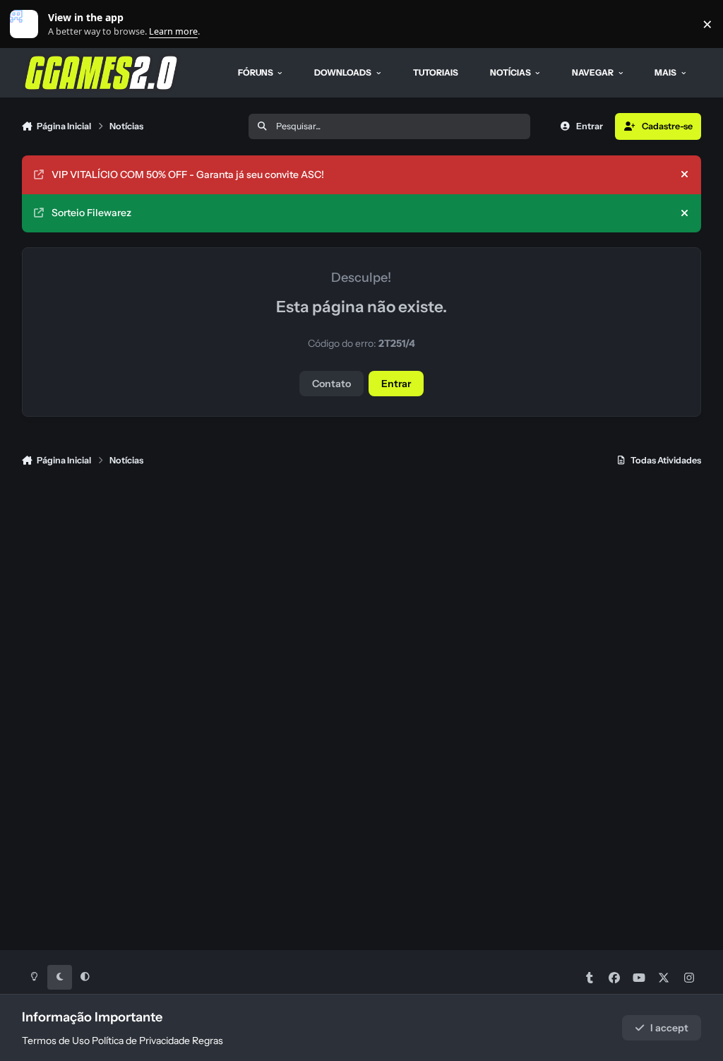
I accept (669, 1027)
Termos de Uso (56, 1040)
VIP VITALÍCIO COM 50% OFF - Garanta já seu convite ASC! (188, 174)
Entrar (396, 383)
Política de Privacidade (141, 1040)
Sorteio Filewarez (91, 212)
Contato (331, 383)
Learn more (27, 24)
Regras (207, 1040)
